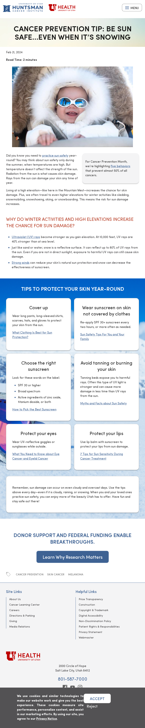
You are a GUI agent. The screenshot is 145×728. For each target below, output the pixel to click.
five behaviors (120, 166)
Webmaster (86, 637)
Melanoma (75, 574)
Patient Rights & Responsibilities (99, 626)
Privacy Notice (46, 718)
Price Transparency (91, 599)
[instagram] (80, 687)
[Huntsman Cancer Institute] (23, 7)
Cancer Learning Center (24, 604)
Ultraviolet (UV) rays (26, 237)
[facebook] (65, 687)
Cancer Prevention (29, 574)
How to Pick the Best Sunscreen (34, 409)
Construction (87, 604)
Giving (13, 621)
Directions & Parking (22, 615)
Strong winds (20, 262)
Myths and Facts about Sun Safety (103, 403)
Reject (92, 706)
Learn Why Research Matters (73, 557)
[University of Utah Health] (62, 7)
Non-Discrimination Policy (95, 621)
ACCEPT (97, 698)
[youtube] (72, 687)
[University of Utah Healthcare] (72, 655)
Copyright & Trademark (93, 610)
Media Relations (19, 626)
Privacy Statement (90, 632)
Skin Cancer (55, 574)
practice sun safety (55, 155)
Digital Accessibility (91, 615)
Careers (14, 610)
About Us (15, 599)
